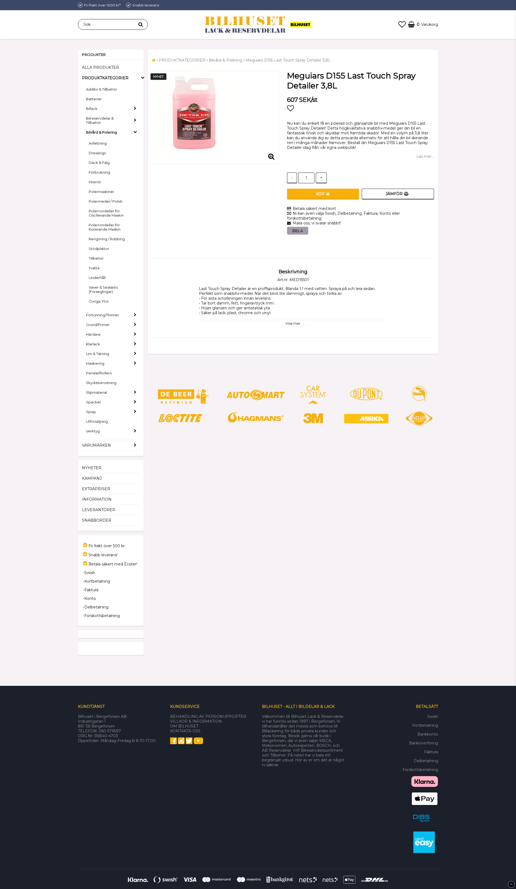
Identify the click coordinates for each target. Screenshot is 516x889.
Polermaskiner (101, 191)
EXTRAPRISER (96, 488)
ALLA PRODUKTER (100, 67)
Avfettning (98, 143)
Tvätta (94, 268)
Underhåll (97, 277)
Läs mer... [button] (425, 156)
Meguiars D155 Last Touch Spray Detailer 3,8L (288, 60)
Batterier (94, 99)
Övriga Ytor (99, 301)
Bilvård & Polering (101, 132)
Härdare (93, 334)
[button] (402, 24)
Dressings (97, 153)
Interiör (95, 182)
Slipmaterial (96, 392)
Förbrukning (99, 172)
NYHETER (91, 467)
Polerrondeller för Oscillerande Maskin (106, 213)
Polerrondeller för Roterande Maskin (104, 227)
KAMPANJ (92, 478)
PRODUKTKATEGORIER (105, 78)
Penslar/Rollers (99, 373)
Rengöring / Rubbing (107, 239)
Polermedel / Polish (106, 201)
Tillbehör (96, 258)
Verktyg (93, 431)
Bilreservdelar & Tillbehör (100, 120)
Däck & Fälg (99, 162)
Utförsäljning (97, 421)
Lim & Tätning (97, 354)
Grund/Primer (98, 324)
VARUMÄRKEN (96, 445)
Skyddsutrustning (101, 383)
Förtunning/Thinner (102, 315)
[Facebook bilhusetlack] (173, 742)
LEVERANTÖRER (98, 509)
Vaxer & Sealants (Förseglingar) (103, 289)
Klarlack (93, 344)
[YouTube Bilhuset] (198, 742)
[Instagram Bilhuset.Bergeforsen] (181, 742)
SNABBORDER (96, 520)
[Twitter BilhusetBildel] (189, 742)
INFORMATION (97, 499)
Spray (91, 412)
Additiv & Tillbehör (101, 89)
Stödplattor (99, 248)
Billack (92, 108)
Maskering (95, 363)
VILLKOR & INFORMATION (196, 721)
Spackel (93, 402)
